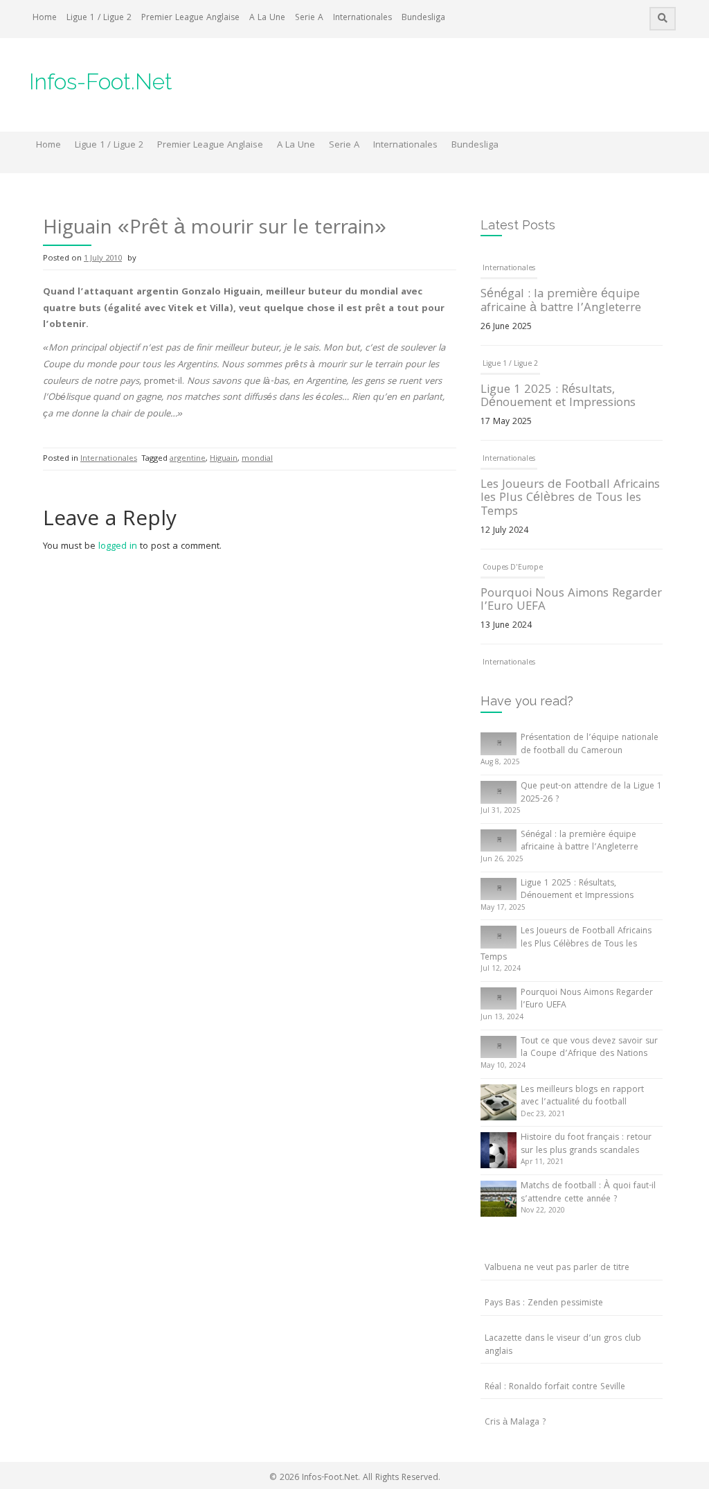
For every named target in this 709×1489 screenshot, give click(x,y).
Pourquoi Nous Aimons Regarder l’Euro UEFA (571, 601)
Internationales (362, 18)
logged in (117, 546)
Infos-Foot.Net (100, 81)
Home (45, 18)
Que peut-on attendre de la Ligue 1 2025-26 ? (591, 793)
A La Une (267, 18)
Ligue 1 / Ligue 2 (99, 18)
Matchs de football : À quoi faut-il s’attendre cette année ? (588, 1193)
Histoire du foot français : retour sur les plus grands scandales (586, 1144)
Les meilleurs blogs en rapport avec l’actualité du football (582, 1097)
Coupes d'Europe (513, 568)
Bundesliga (423, 18)
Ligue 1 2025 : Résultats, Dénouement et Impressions (558, 397)
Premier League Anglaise (190, 18)
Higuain (223, 459)
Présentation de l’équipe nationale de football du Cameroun (589, 745)
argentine (188, 459)
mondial (257, 459)
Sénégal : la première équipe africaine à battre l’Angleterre (561, 302)
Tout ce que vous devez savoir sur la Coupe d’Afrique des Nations (589, 1048)
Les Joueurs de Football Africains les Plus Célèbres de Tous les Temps (570, 499)
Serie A (309, 18)
